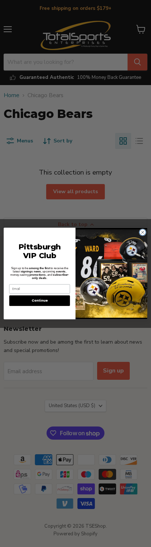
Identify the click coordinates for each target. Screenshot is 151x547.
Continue (40, 300)
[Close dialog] (142, 232)
